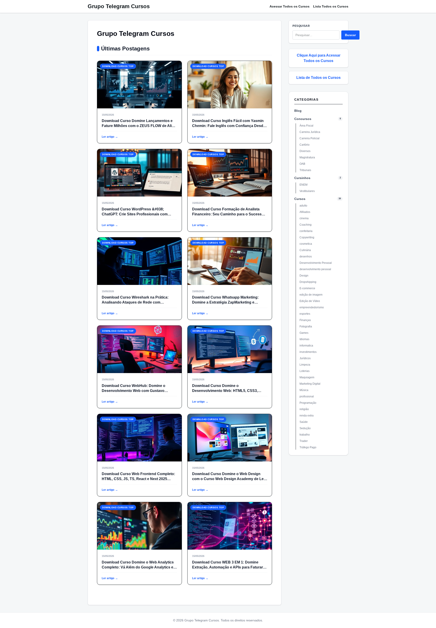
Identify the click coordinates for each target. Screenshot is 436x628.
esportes (305, 313)
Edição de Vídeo (310, 301)
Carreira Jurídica (310, 132)
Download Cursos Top (118, 66)
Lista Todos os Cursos (330, 6)
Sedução (305, 428)
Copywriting (307, 237)
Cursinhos (302, 178)
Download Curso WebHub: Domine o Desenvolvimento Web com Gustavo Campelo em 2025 (133, 391)
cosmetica (306, 243)
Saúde (304, 422)
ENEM (303, 184)
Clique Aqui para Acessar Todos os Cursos (318, 58)
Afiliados (305, 212)
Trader (304, 441)
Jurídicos (305, 358)
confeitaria (306, 231)
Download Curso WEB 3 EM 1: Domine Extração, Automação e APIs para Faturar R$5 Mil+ (227, 567)
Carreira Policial (310, 138)
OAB (302, 163)
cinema (304, 218)
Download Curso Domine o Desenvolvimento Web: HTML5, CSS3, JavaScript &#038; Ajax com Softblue (225, 391)
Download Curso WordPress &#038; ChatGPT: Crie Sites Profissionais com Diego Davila (135, 214)
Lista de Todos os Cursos (318, 78)
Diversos (305, 151)
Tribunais (305, 170)
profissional (307, 396)
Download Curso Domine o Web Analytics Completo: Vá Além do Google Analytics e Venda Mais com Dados (138, 567)
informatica (306, 345)
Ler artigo (110, 136)
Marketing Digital (310, 383)
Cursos (299, 199)
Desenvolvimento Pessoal (316, 262)
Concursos (302, 119)
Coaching (306, 224)
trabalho (305, 434)
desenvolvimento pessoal (315, 269)
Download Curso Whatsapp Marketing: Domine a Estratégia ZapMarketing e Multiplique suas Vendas (225, 302)
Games (304, 332)
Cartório (305, 144)
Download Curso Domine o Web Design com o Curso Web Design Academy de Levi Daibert (229, 479)
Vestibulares (307, 191)
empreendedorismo (312, 307)
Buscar (350, 35)
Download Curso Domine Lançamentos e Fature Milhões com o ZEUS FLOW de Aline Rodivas (139, 126)
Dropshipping (308, 282)
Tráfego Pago (308, 447)
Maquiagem (307, 377)
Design (304, 275)
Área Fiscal (306, 125)
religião (304, 409)
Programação (308, 402)
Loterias (305, 371)
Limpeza (305, 364)
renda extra (307, 415)
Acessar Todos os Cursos (290, 6)
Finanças (305, 320)
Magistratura (307, 157)
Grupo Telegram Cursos (119, 6)
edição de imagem (311, 294)
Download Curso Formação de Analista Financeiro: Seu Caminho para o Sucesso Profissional (228, 214)
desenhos (306, 256)
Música (304, 390)
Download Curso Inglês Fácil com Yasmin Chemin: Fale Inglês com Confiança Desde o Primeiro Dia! (228, 126)
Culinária (305, 250)
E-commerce (307, 288)
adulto (303, 205)
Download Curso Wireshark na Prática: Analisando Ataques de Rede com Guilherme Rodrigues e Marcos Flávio (135, 302)
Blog (298, 110)
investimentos (308, 352)
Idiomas (304, 339)
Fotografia (306, 326)
